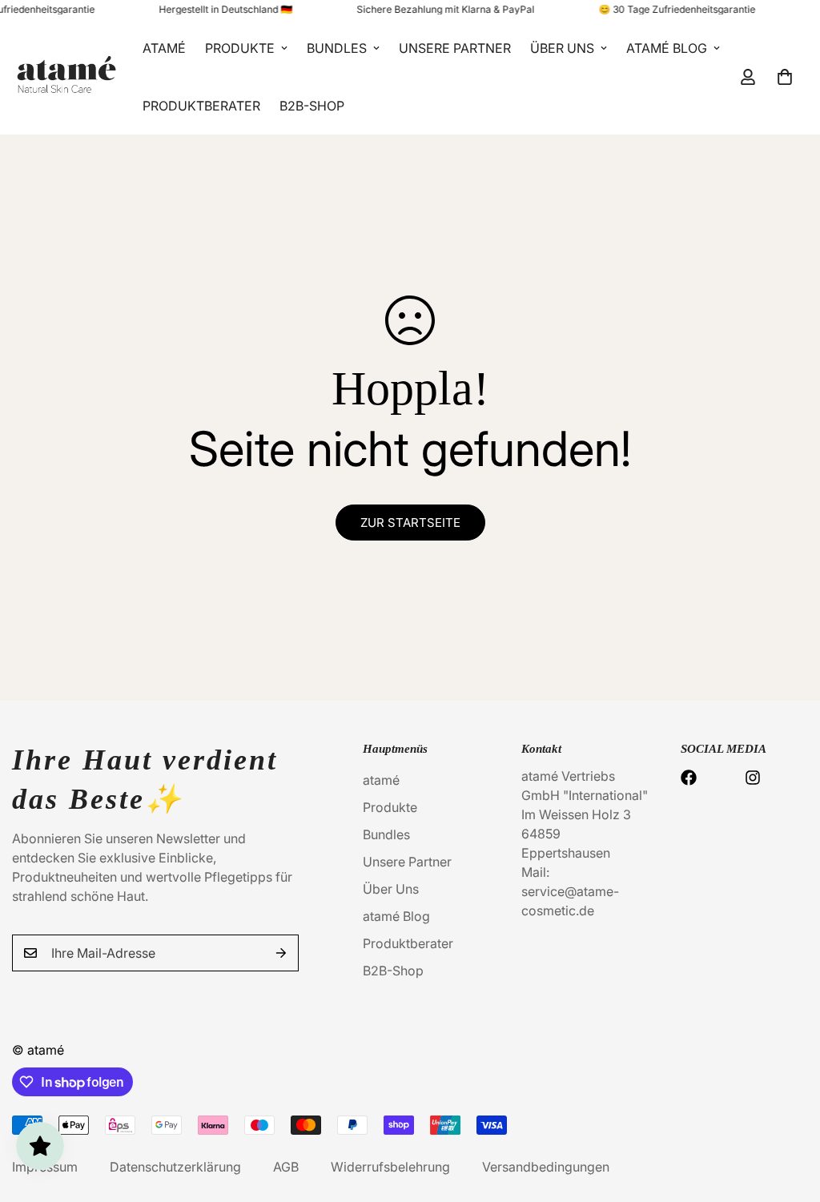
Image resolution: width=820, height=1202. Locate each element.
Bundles (337, 48)
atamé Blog (666, 48)
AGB (286, 1167)
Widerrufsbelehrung (390, 1167)
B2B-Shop (311, 106)
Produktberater (201, 106)
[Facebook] (688, 778)
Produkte (240, 48)
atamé (164, 48)
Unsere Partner (455, 48)
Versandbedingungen (545, 1167)
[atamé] (66, 76)
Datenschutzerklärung (175, 1167)
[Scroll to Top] (788, 1114)
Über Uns (562, 48)
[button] (784, 76)
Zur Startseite (410, 522)
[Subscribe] (281, 953)
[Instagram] (752, 778)
